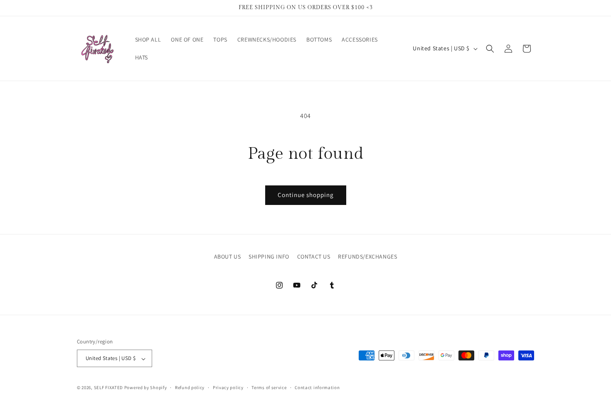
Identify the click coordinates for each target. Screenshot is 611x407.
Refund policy (189, 387)
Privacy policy (228, 387)
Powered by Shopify (145, 388)
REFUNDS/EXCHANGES (367, 256)
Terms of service (268, 387)
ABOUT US (227, 256)
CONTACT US (313, 256)
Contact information (317, 387)
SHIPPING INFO (269, 256)
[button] (490, 48)
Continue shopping (306, 195)
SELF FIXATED (108, 388)
